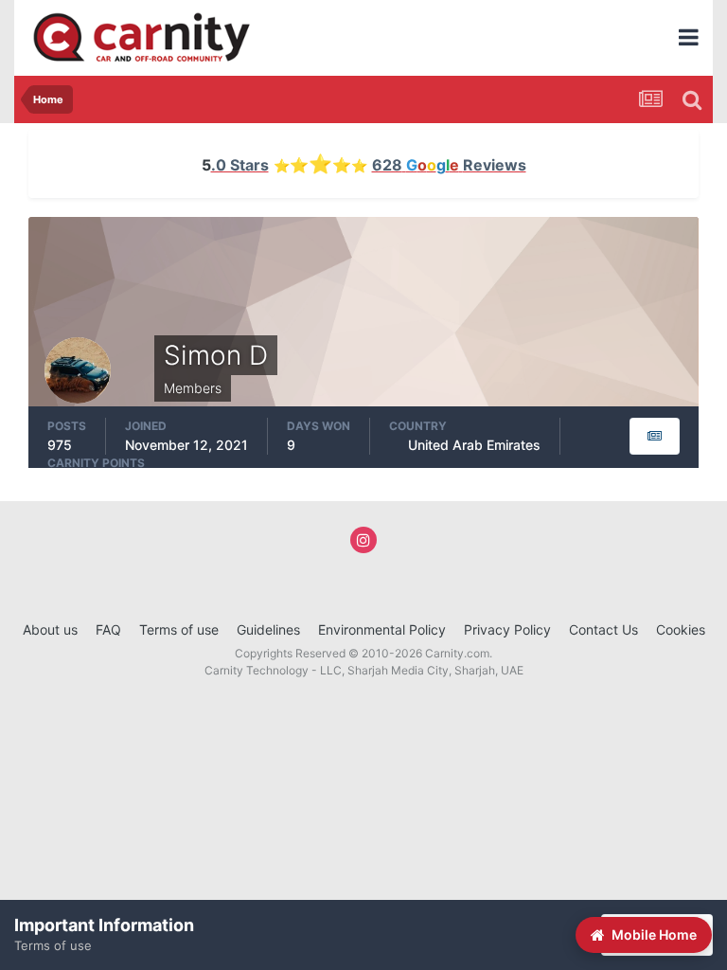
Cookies (680, 629)
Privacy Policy (507, 629)
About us (50, 629)
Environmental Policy (382, 629)
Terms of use (179, 629)
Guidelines (268, 629)
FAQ (108, 629)
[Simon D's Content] (654, 436)
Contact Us (603, 629)
